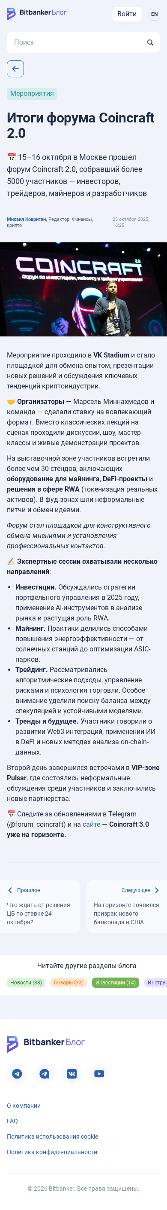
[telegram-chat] (44, 1073)
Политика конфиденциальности (52, 1152)
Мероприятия (32, 93)
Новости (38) (26, 983)
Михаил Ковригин (26, 219)
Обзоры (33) (69, 983)
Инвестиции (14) (115, 983)
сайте (91, 824)
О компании (24, 1105)
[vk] (72, 1073)
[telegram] (17, 1073)
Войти (127, 14)
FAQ (12, 1121)
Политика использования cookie (52, 1136)
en (154, 14)
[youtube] (99, 1073)
